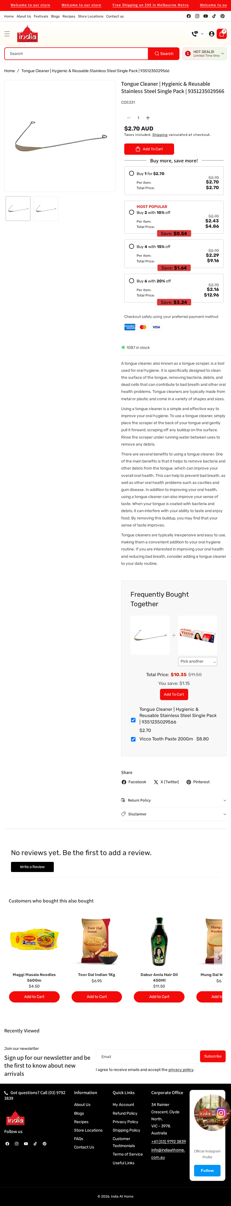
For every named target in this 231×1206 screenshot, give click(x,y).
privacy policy (180, 1069)
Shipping (160, 135)
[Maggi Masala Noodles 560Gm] (34, 941)
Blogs (79, 1113)
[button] (8, 34)
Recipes (81, 1121)
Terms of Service (128, 1154)
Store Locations (88, 1130)
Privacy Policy (125, 1121)
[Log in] (211, 34)
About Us (82, 1104)
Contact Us (84, 1147)
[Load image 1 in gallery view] (18, 208)
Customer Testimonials (124, 1142)
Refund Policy (125, 1113)
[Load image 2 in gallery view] (45, 208)
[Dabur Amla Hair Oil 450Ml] (159, 941)
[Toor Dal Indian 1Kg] (97, 941)
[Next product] (219, 958)
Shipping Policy (126, 1130)
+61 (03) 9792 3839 (168, 1141)
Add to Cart (174, 694)
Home (9, 70)
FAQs (78, 1138)
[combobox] (91, 53)
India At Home (122, 1196)
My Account (123, 1104)
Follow (207, 1170)
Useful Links (123, 1163)
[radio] (174, 180)
